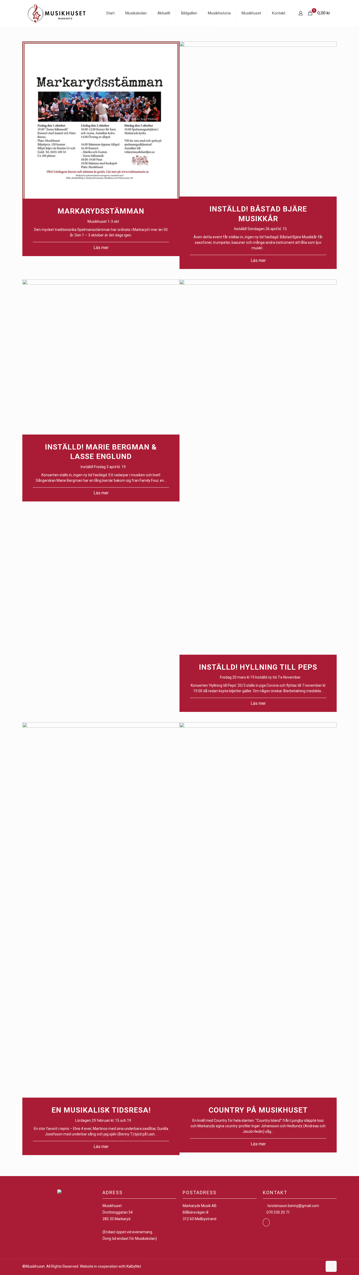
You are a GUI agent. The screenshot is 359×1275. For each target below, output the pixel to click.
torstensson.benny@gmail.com (293, 1206)
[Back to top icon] (331, 1266)
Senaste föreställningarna (179, 30)
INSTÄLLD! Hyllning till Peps (258, 667)
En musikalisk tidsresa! (101, 1110)
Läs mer (101, 247)
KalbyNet (133, 1266)
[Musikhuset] (56, 13)
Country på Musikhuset (258, 1110)
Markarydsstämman (101, 211)
